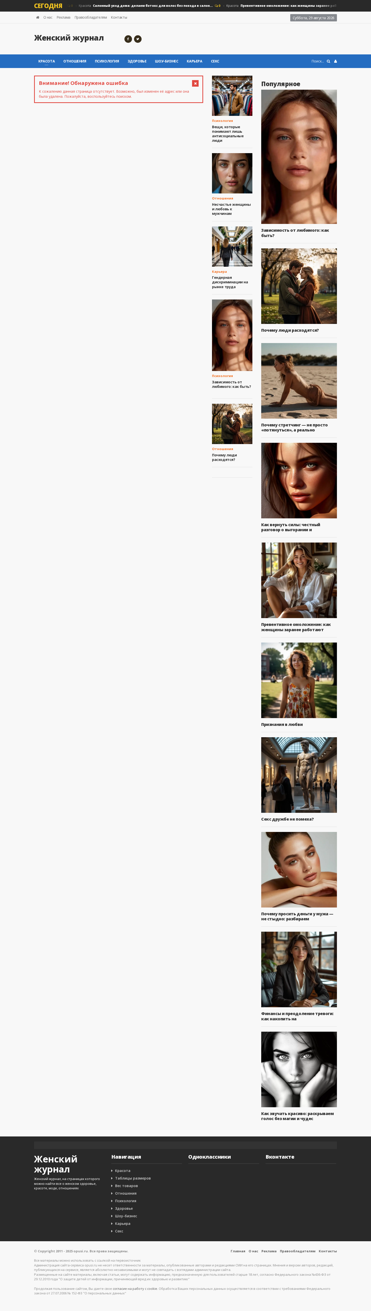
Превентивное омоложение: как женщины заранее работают (296, 627)
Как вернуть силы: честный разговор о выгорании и (290, 527)
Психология (107, 61)
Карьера (194, 61)
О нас (47, 17)
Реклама (63, 17)
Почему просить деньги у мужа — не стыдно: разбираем (297, 916)
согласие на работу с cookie (135, 1288)
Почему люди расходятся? (224, 457)
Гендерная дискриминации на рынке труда (230, 282)
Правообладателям (90, 17)
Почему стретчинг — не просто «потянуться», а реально (294, 427)
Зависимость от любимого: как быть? (231, 384)
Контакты (119, 17)
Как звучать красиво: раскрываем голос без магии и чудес (297, 1116)
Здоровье (137, 61)
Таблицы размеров (133, 1178)
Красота (134, 6)
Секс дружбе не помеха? (287, 819)
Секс (215, 61)
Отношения (74, 61)
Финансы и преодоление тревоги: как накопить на (297, 1016)
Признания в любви (282, 724)
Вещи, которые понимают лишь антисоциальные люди (228, 133)
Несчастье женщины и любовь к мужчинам (231, 209)
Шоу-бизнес (166, 61)
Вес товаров (126, 1185)
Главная (238, 1251)
